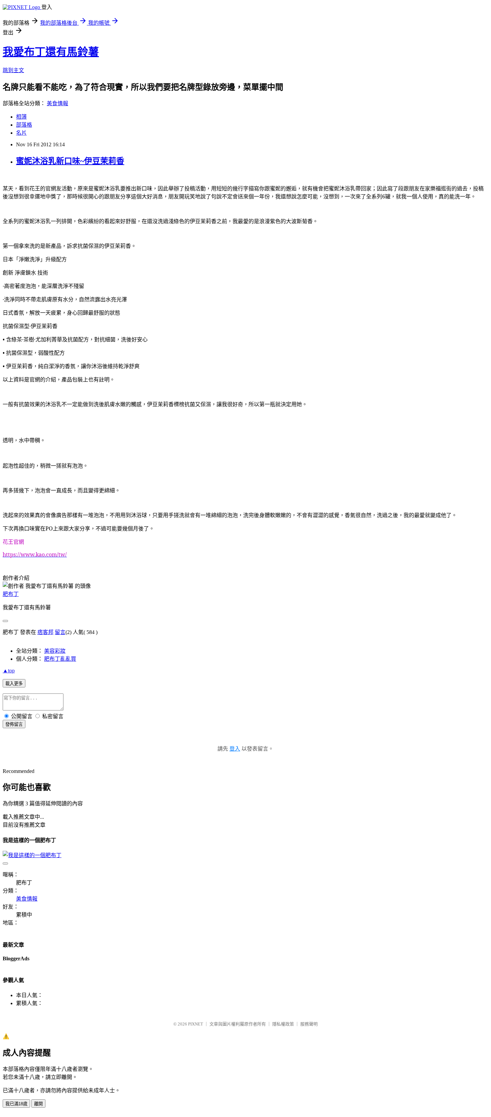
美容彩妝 (54, 651)
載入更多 (14, 683)
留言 (60, 632)
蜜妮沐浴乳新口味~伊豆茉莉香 (70, 161)
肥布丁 (11, 594)
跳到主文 (13, 70)
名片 (21, 133)
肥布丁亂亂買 (60, 659)
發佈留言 (14, 724)
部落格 (24, 125)
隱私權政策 (283, 1023)
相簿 (21, 117)
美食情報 (57, 103)
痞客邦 (45, 632)
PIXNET (195, 1023)
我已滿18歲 (16, 1103)
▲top (9, 670)
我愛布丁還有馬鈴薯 (51, 52)
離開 (38, 1103)
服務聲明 (309, 1023)
